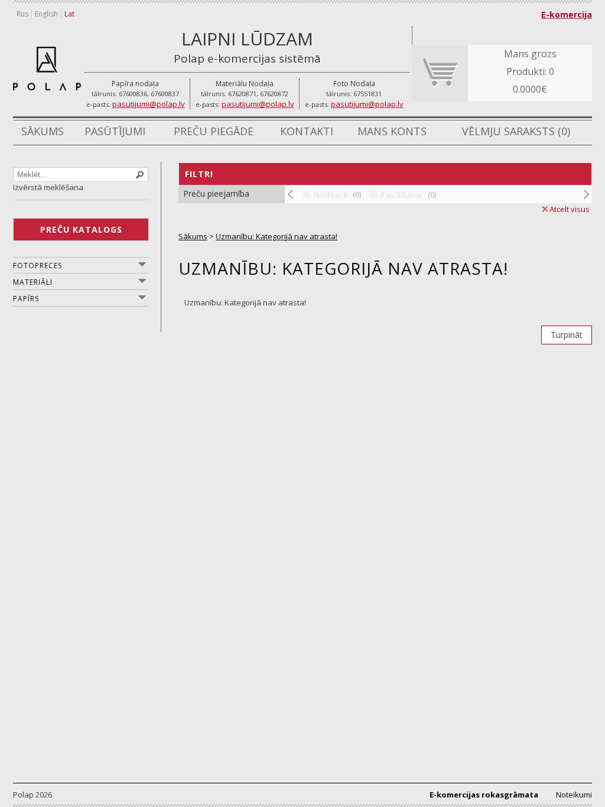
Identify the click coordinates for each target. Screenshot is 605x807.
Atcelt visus (569, 209)
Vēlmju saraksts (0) (516, 131)
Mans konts (392, 131)
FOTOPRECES (37, 266)
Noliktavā (330, 195)
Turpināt (567, 334)
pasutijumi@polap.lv (148, 104)
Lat (69, 14)
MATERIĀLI (33, 282)
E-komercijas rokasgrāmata (484, 794)
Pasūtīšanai (401, 195)
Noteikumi (574, 794)
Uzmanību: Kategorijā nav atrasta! (276, 236)
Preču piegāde (213, 131)
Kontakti (306, 131)
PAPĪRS (26, 299)
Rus (22, 14)
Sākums (42, 131)
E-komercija (566, 14)
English (46, 14)
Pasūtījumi (114, 131)
